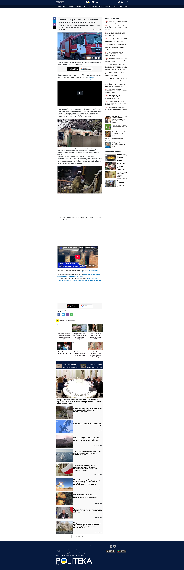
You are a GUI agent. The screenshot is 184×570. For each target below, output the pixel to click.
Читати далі (79, 536)
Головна (58, 6)
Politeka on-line (92, 6)
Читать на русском (97, 29)
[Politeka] (92, 2)
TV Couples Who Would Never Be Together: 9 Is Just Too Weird (120, 133)
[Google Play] (121, 551)
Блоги (84, 6)
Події (114, 6)
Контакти (83, 555)
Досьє (64, 6)
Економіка (71, 6)
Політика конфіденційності (62, 555)
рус (62, 2)
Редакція (72, 555)
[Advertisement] (79, 205)
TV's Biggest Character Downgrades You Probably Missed (118, 144)
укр (57, 2)
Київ (100, 6)
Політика (78, 6)
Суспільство (107, 6)
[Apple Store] (110, 551)
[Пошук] (128, 2)
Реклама (78, 555)
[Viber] (54, 24)
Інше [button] (125, 6)
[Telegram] (122, 2)
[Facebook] (54, 18)
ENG (120, 6)
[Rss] (119, 2)
